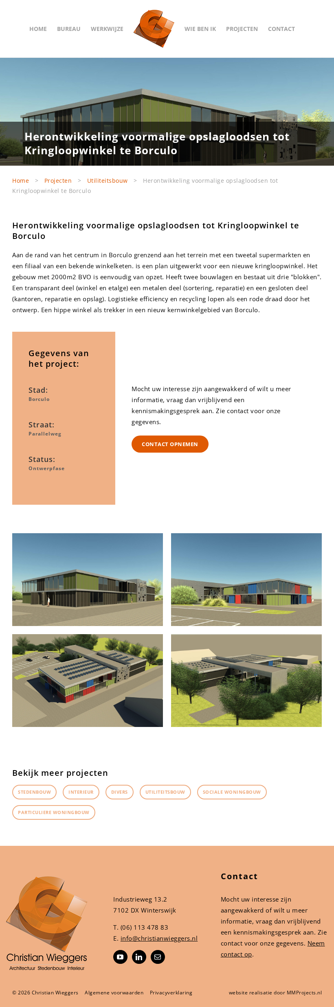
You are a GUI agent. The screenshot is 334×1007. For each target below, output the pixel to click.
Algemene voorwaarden (114, 992)
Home (20, 180)
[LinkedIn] (139, 957)
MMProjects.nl (304, 992)
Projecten (58, 180)
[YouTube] (120, 957)
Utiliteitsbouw (107, 180)
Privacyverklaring (171, 992)
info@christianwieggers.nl (159, 938)
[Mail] (158, 957)
